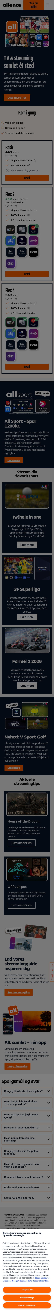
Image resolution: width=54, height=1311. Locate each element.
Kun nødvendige (27, 1297)
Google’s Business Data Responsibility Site (30, 1281)
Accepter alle (27, 1290)
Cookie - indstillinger (27, 1305)
